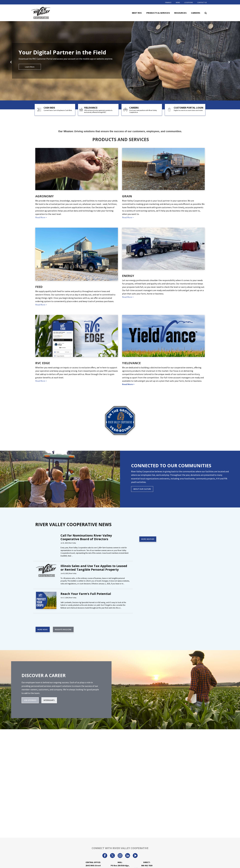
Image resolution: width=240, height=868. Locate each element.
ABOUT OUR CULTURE (142, 489)
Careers (195, 12)
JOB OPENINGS (30, 700)
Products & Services (158, 12)
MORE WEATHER (147, 539)
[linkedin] (127, 856)
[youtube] (135, 856)
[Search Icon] (206, 13)
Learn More (29, 67)
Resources (180, 12)
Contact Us (202, 2)
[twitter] (112, 856)
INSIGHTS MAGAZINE (63, 629)
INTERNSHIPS (49, 700)
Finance (168, 2)
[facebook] (104, 856)
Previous (15, 61)
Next (224, 61)
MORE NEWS (43, 629)
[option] (120, 60)
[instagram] (120, 856)
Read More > (41, 217)
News (178, 2)
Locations (188, 2)
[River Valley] (48, 13)
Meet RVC (137, 12)
